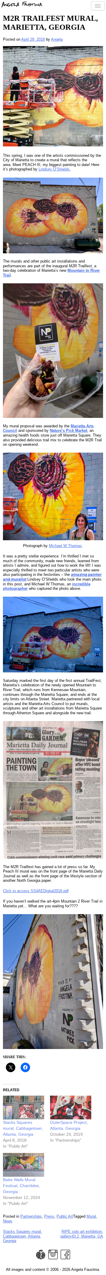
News (7, 1221)
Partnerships (31, 1216)
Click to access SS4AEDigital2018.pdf (36, 891)
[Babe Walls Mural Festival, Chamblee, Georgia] (23, 1165)
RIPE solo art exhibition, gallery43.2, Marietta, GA (81, 1233)
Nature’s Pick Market (68, 430)
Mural (91, 1216)
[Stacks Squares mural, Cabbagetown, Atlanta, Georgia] (23, 1107)
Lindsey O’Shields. (55, 169)
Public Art (65, 1216)
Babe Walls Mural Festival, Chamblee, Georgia (21, 1185)
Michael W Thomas (65, 546)
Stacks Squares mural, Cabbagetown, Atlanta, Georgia (23, 1128)
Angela (57, 39)
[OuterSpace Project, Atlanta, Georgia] (70, 1107)
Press (49, 1216)
